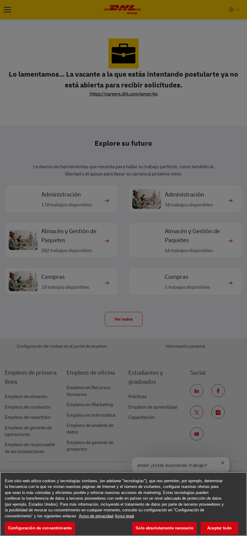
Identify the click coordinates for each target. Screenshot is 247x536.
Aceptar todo (219, 528)
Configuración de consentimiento (40, 528)
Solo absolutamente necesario (164, 528)
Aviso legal (124, 516)
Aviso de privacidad (96, 516)
